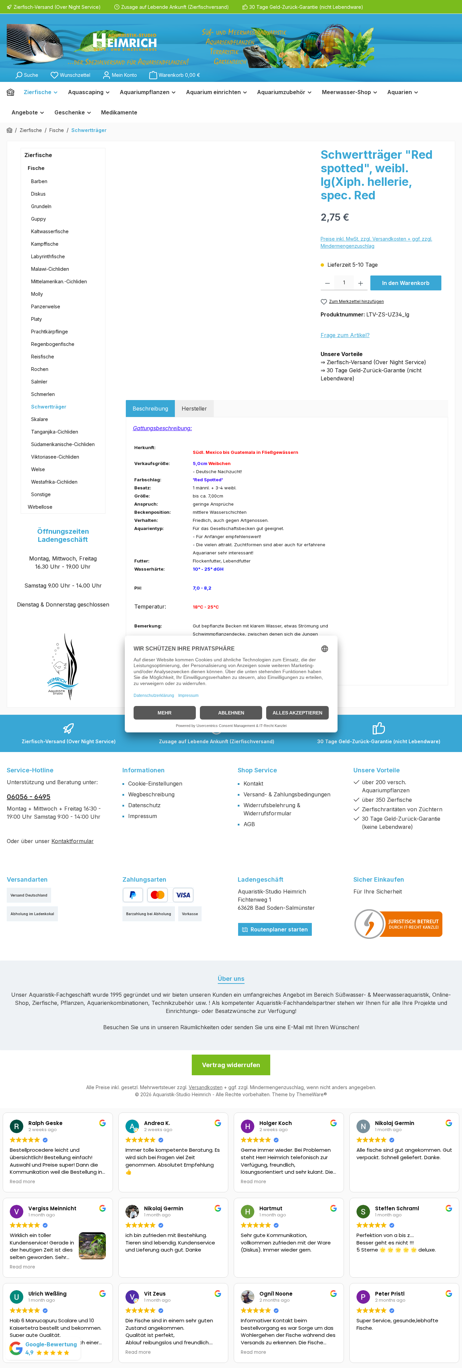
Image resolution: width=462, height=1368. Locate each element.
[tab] (150, 408)
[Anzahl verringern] (327, 282)
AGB (249, 824)
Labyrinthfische (48, 256)
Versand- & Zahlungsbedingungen (287, 794)
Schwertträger (48, 407)
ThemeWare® (311, 1094)
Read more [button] (22, 1182)
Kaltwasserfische (50, 231)
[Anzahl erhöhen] (361, 282)
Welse (38, 469)
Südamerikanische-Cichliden (63, 444)
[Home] (13, 92)
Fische (36, 168)
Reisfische (42, 356)
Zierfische (38, 155)
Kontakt (253, 783)
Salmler (39, 381)
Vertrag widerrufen (231, 1064)
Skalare (39, 419)
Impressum (142, 816)
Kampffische (45, 244)
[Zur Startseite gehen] (190, 46)
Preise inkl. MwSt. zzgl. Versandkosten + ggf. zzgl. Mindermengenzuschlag (376, 242)
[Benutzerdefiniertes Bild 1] (398, 924)
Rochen (39, 369)
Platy (36, 319)
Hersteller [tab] (194, 408)
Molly (37, 294)
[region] (220, 220)
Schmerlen (43, 394)
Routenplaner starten (278, 929)
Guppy (38, 219)
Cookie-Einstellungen (155, 783)
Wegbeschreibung (151, 794)
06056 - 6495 (28, 797)
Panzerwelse (45, 306)
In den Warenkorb (406, 283)
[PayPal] (133, 895)
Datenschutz (144, 805)
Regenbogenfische (52, 344)
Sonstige (41, 494)
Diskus (38, 194)
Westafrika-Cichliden (54, 482)
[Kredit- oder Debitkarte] (170, 895)
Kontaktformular (72, 841)
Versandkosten (206, 1087)
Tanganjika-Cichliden (54, 432)
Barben (39, 181)
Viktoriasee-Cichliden (55, 457)
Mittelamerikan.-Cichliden (59, 281)
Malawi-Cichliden (50, 269)
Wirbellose (40, 507)
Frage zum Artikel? (345, 335)
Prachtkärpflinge (49, 331)
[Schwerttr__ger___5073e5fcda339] (220, 220)
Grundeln (41, 206)
